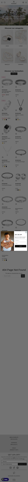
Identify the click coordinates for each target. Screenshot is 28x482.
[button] (2, 479)
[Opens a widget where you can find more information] (5, 479)
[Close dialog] (26, 232)
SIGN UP (20, 246)
